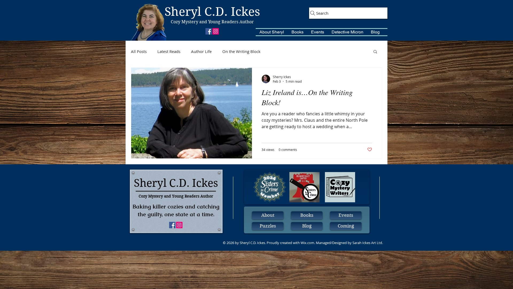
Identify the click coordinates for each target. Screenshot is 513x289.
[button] (272, 32)
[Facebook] (208, 31)
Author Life (201, 51)
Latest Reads (168, 51)
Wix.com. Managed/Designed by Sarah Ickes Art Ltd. (342, 242)
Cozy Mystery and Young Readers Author (212, 21)
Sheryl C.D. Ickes (212, 12)
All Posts (139, 51)
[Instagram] (215, 31)
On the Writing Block (241, 51)
